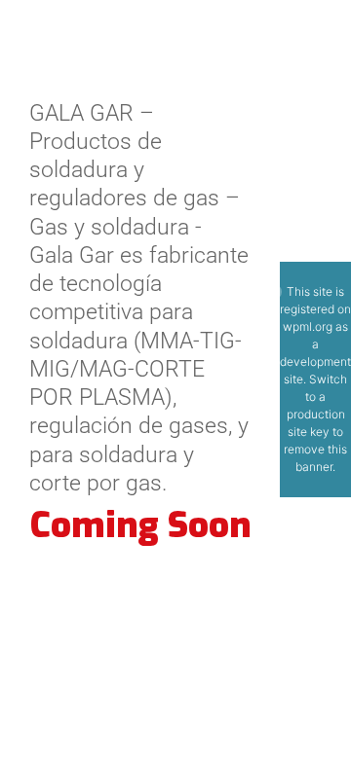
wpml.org (307, 326)
